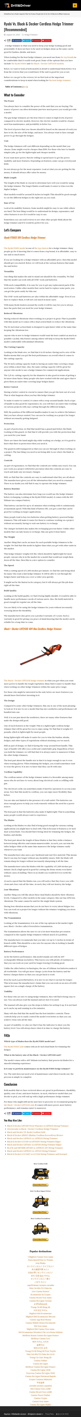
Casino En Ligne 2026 (40, 1370)
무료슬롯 (40, 1382)
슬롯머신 (40, 1345)
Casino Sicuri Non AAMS (40, 1392)
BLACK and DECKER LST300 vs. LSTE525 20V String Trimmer (35, 1148)
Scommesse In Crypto (41, 1294)
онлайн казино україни (40, 1385)
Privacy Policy (49, 1414)
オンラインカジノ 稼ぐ (40, 1279)
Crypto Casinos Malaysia (40, 1379)
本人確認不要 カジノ (40, 1269)
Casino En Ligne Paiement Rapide (40, 1376)
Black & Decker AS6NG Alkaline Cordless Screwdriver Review (35, 1135)
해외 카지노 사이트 (40, 1341)
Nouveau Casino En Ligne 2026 (40, 1373)
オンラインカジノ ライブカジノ (40, 1266)
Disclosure (31, 1414)
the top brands (67, 57)
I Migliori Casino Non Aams (40, 1257)
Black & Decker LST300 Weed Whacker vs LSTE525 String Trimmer (37, 1126)
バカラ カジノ (41, 1282)
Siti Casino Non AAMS (40, 1389)
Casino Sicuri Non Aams (40, 1297)
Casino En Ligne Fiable (40, 1404)
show (25, 87)
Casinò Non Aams (40, 1401)
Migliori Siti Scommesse (40, 1313)
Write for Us (15, 1414)
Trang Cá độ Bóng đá (40, 1307)
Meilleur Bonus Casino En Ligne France (40, 1335)
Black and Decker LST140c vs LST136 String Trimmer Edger (34, 1144)
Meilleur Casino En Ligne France (40, 1367)
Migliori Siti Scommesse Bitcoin (40, 1316)
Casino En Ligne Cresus (40, 1301)
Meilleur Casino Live (40, 1338)
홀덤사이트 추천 (62, 1414)
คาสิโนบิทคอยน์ (40, 1304)
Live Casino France (40, 1291)
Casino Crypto (40, 1398)
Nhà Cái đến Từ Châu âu (40, 1288)
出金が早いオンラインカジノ (40, 1272)
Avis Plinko (41, 1263)
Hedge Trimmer (31, 35)
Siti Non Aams (40, 1326)
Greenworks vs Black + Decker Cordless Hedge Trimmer (32, 1129)
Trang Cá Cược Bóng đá (40, 1357)
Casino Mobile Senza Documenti (40, 1323)
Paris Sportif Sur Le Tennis (40, 1260)
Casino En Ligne (40, 1363)
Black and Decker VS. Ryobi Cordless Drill (26, 1132)
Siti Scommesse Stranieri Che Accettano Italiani (41, 1332)
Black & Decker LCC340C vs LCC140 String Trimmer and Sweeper (37, 1154)
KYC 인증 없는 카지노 (40, 1276)
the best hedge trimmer (59, 80)
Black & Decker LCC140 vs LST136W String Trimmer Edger (34, 1141)
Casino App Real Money (40, 1319)
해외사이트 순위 (40, 1348)
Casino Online (40, 1360)
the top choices (41, 248)
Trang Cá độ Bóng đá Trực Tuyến (40, 1351)
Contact (23, 1414)
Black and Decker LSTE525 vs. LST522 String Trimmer (31, 1151)
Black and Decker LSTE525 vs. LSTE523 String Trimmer (32, 1138)
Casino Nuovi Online (40, 1395)
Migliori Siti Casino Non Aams (40, 1329)
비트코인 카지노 (40, 1310)
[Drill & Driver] (17, 5)
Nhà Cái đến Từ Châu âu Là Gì (40, 1354)
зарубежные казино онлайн (40, 1285)
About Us (7, 1414)
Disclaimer (40, 1414)
